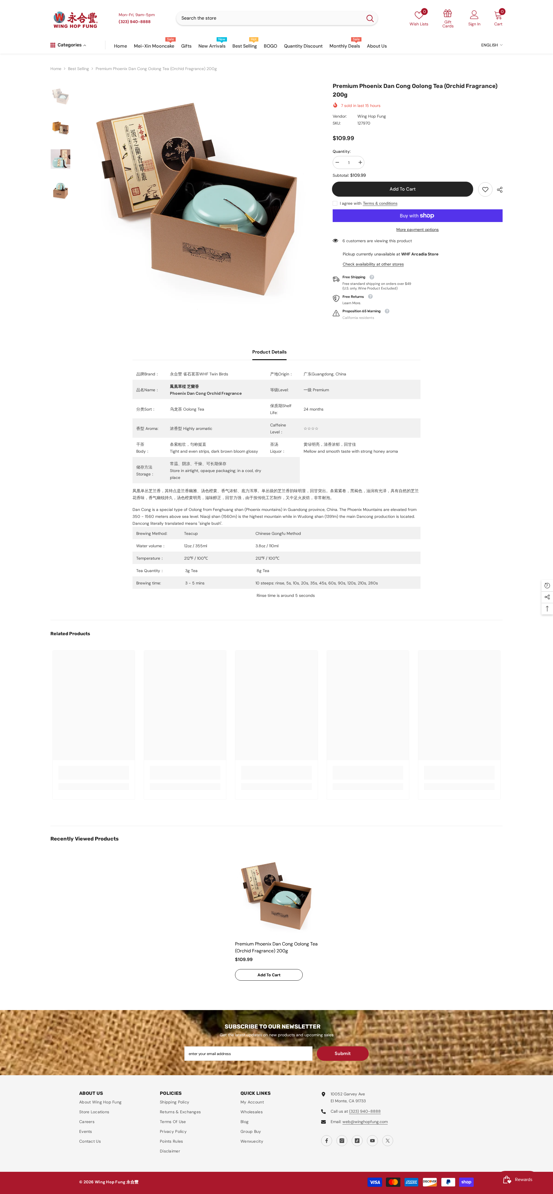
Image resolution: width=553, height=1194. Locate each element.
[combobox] (269, 18)
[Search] (277, 18)
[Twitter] (387, 1140)
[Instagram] (341, 1140)
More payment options (417, 229)
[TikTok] (357, 1140)
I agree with (350, 203)
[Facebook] (326, 1140)
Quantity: (342, 151)
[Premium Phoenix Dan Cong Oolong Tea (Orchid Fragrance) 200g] (276, 896)
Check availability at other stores (373, 264)
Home (55, 68)
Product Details (269, 352)
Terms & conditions (380, 203)
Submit (343, 1053)
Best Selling (78, 68)
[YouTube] (372, 1140)
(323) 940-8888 (365, 1111)
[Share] (498, 190)
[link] (485, 189)
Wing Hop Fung (371, 116)
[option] (197, 200)
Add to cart (403, 189)
